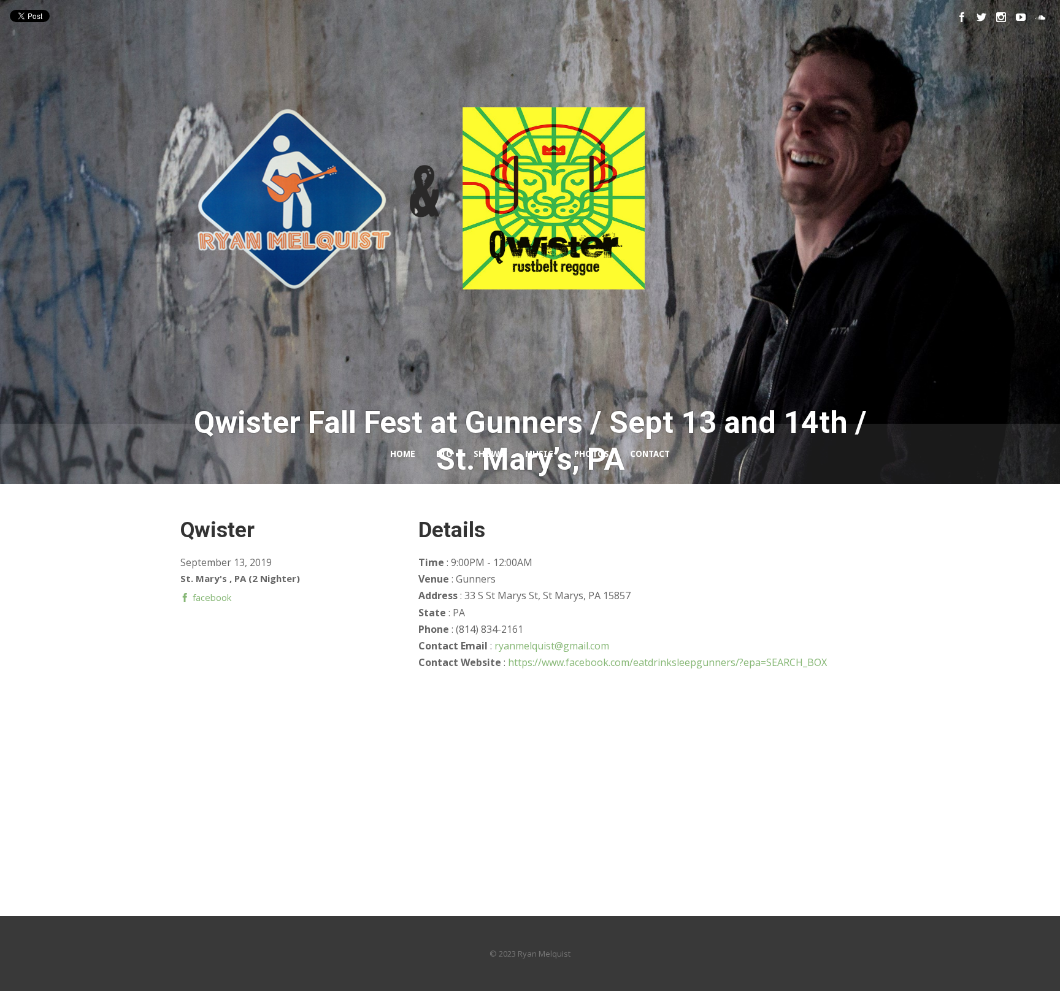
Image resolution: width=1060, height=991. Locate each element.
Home (402, 454)
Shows (489, 454)
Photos (591, 454)
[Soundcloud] (1040, 17)
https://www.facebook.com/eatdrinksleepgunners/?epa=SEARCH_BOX (667, 662)
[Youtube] (1021, 17)
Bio (444, 454)
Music (539, 454)
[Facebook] (962, 17)
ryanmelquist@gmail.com (551, 645)
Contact (650, 454)
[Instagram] (1001, 17)
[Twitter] (981, 17)
